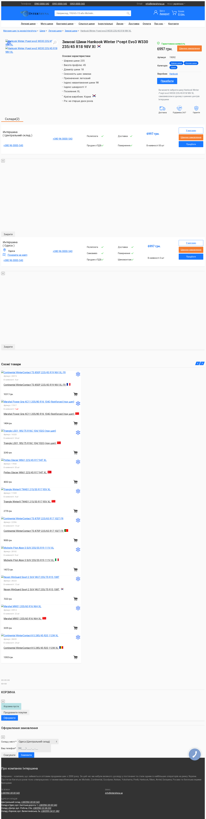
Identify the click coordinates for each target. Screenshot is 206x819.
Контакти (173, 23)
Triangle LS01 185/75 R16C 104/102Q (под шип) (30, 443)
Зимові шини (176, 63)
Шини (173, 67)
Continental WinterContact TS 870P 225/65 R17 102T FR (34, 530)
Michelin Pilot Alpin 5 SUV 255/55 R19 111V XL (29, 560)
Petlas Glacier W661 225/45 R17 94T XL (25, 472)
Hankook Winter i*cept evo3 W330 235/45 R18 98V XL (106, 31)
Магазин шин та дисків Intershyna (19, 31)
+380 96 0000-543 (13, 145)
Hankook (174, 74)
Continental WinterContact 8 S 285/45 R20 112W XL (31, 647)
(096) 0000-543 (41, 4)
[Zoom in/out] (8, 680)
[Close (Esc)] (2, 680)
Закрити (8, 234)
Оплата (147, 23)
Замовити (26, 755)
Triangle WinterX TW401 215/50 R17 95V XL (27, 501)
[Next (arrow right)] (5, 683)
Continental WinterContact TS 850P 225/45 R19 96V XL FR (35, 384)
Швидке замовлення (189, 48)
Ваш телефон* (8, 748)
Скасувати (9, 755)
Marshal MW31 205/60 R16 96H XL (23, 618)
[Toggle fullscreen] (5, 680)
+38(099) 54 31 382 (50, 811)
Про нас (158, 23)
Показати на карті (17, 255)
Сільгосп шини (87, 23)
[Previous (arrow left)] (2, 683)
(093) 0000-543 (77, 4)
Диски (119, 23)
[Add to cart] (75, 394)
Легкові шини (28, 23)
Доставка (133, 23)
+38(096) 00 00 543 (10, 793)
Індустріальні (105, 23)
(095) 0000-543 (59, 4)
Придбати (167, 81)
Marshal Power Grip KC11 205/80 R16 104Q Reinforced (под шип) (39, 414)
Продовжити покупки (15, 712)
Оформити (10, 718)
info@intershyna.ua (155, 4)
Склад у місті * (8, 741)
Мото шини (47, 23)
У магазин (191, 130)
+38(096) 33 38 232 (42, 808)
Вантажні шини (64, 23)
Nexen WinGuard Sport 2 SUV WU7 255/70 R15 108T (32, 589)
